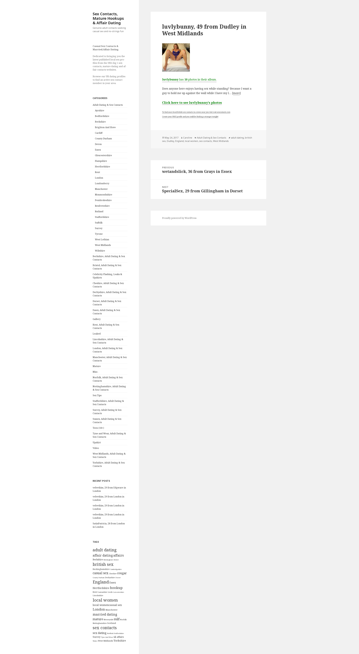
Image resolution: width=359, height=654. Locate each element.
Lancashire (102, 592)
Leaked (97, 333)
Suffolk (99, 222)
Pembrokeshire (103, 200)
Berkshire (100, 121)
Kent (97, 172)
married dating (105, 614)
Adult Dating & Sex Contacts (108, 104)
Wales (95, 641)
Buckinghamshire (101, 569)
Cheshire (113, 573)
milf (116, 619)
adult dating (105, 550)
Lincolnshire (98, 595)
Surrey (98, 228)
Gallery (97, 319)
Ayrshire (99, 110)
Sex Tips (97, 395)
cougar (122, 573)
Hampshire (101, 160)
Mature (97, 366)
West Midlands (103, 245)
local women (105, 600)
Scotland (111, 623)
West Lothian (102, 239)
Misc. (95, 371)
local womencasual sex (107, 605)
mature (98, 619)
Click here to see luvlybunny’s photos (192, 102)
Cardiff (98, 132)
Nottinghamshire (100, 623)
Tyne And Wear (107, 637)
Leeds (110, 592)
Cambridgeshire (116, 569)
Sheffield (110, 633)
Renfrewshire (102, 205)
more (236, 93)
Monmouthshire (103, 194)
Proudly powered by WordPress (179, 218)
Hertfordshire (102, 166)
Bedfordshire (102, 116)
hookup (116, 587)
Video (96, 448)
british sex (103, 564)
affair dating (103, 555)
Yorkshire (120, 640)
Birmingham (108, 560)
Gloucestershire (103, 155)
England (101, 582)
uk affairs (118, 636)
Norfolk (123, 619)
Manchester (101, 189)
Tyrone (99, 233)
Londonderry (102, 183)
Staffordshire (102, 217)
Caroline (187, 137)
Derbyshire (110, 577)
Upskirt (97, 442)
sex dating (99, 633)
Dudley (170, 141)
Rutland (99, 211)
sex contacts (105, 627)
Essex (98, 149)
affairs (118, 555)
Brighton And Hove (105, 127)
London (99, 177)
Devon (98, 144)
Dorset (118, 577)
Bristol (116, 560)
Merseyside (108, 619)
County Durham (103, 138)
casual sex (100, 573)
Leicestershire (118, 592)
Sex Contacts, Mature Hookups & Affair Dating (108, 18)
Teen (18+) (98, 427)
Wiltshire (100, 250)
